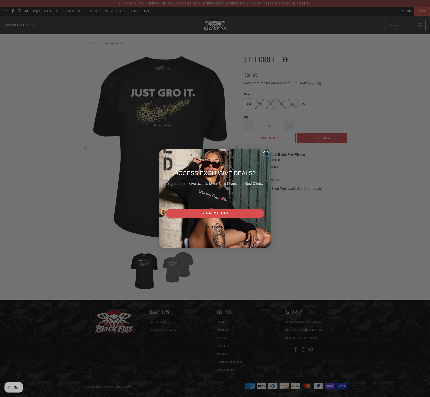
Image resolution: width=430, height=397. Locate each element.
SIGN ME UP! (215, 213)
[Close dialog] (266, 154)
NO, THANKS (215, 226)
